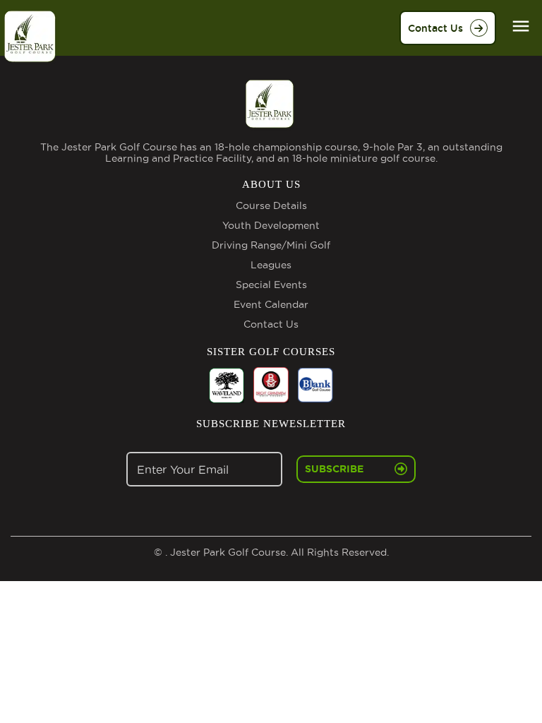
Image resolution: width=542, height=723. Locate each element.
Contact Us (435, 28)
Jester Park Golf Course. (227, 552)
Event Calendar (271, 304)
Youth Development (271, 225)
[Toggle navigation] (521, 25)
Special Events (271, 284)
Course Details (271, 205)
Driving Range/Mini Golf (271, 245)
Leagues (271, 264)
